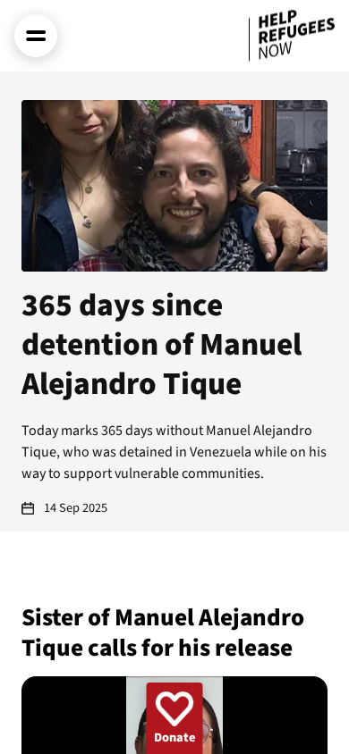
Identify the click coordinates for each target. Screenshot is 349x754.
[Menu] (35, 35)
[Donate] (175, 718)
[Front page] (292, 35)
